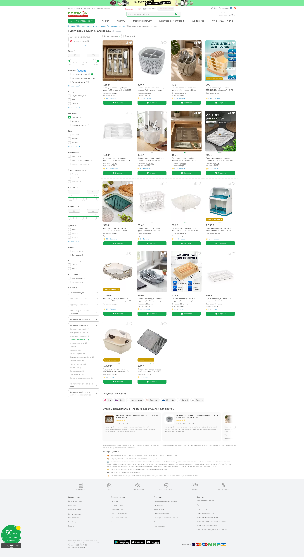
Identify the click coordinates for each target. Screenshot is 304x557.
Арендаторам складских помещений (166, 501)
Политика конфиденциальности (207, 517)
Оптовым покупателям (161, 514)
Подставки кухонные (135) (79, 329)
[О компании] (80, 485)
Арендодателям (159, 509)
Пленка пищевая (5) (77, 371)
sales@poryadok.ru (79, 547)
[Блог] (109, 485)
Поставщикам (158, 505)
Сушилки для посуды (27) (79, 340)
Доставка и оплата (166, 9)
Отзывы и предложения (119, 514)
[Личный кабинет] (223, 485)
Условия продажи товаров (205, 501)
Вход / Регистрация (221, 8)
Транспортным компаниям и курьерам (166, 518)
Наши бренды (72, 522)
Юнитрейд (170, 400)
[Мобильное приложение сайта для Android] (122, 542)
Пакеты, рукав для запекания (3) (81, 378)
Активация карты (89, 8)
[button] (81, 21)
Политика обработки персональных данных (211, 521)
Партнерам (158, 497)
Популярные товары (75, 501)
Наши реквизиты (159, 526)
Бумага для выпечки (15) (78, 343)
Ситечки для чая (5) (77, 375)
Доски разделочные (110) (79, 333)
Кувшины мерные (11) (77, 354)
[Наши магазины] (137, 485)
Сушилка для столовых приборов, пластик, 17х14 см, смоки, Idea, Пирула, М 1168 (197, 416)
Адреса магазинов (74, 8)
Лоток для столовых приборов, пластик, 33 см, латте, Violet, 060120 (137, 416)
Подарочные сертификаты (205, 505)
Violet (121, 400)
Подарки (71, 526)
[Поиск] (176, 14)
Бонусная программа (203, 509)
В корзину (119, 103)
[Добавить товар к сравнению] (127, 42)
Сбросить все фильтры (78, 45)
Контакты (114, 522)
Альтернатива (136, 400)
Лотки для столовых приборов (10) (82, 357)
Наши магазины (73, 518)
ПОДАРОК (11, 545)
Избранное (72, 506)
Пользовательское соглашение (207, 526)
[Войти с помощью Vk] (231, 8)
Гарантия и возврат (117, 509)
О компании (158, 522)
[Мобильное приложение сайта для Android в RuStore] (153, 542)
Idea (109, 400)
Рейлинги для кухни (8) (78, 364)
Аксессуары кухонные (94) (79, 336)
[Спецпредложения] (166, 485)
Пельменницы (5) (76, 368)
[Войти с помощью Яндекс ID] (235, 8)
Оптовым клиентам (103, 8)
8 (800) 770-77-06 (149, 9)
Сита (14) (73, 347)
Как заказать (115, 501)
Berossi (185, 400)
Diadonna (199, 400)
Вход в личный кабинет (119, 518)
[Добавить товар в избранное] (130, 42)
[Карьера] (194, 484)
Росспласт (154, 400)
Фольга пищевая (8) (77, 361)
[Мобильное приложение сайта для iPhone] (138, 542)
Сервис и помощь (118, 497)
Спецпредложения (74, 509)
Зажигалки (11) (75, 350)
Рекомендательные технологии (207, 534)
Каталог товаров (74, 497)
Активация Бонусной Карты (206, 514)
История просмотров (75, 514)
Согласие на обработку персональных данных (212, 530)
